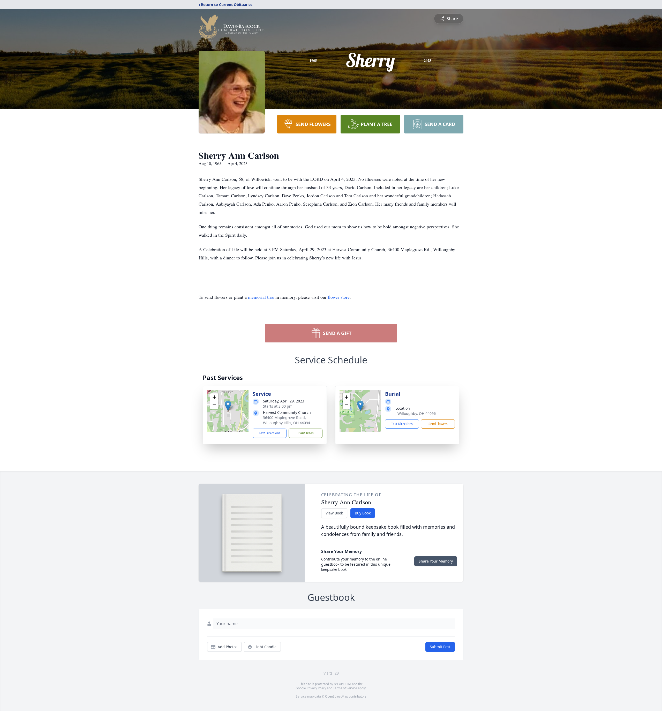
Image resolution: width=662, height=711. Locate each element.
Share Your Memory (436, 561)
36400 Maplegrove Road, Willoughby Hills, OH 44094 (286, 420)
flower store (339, 297)
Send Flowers (438, 424)
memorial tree (261, 297)
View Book (334, 513)
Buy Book (363, 513)
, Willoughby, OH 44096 (415, 413)
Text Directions (269, 433)
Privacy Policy (316, 688)
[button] (228, 405)
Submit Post (440, 646)
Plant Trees (306, 433)
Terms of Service (345, 688)
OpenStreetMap (336, 696)
